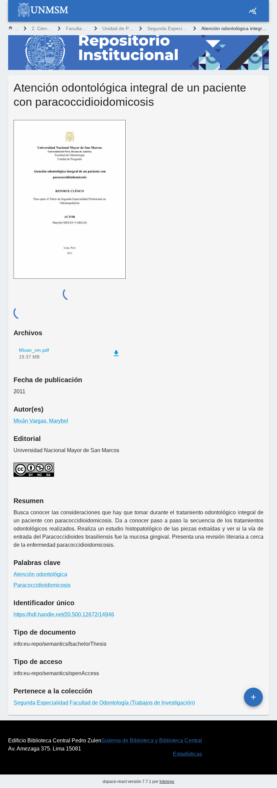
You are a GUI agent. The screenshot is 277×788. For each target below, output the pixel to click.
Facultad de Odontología (77, 28)
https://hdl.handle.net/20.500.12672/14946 (64, 614)
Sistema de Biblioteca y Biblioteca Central (151, 740)
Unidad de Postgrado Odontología (118, 28)
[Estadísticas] (253, 11)
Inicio (16, 28)
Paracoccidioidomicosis (42, 585)
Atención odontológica (40, 574)
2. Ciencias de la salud (42, 28)
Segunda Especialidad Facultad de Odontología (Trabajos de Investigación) (167, 28)
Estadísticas (187, 754)
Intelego (166, 781)
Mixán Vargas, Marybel (41, 421)
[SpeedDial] (253, 697)
